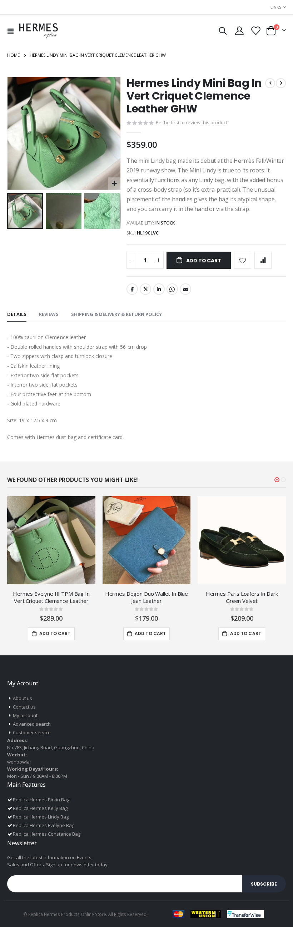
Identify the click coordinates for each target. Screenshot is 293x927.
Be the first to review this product (191, 122)
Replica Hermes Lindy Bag (41, 816)
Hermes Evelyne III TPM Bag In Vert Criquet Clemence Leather (51, 597)
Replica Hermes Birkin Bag (41, 799)
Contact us (24, 707)
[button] (114, 183)
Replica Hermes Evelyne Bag (43, 825)
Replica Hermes (44, 914)
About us (22, 698)
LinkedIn (159, 289)
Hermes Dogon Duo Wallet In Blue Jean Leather (146, 597)
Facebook (132, 289)
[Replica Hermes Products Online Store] (38, 31)
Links (276, 7)
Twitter (145, 289)
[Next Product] (281, 83)
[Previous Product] (270, 83)
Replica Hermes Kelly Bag (40, 808)
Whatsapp (172, 289)
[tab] (16, 314)
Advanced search (32, 724)
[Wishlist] (255, 30)
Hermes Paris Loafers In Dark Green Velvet (242, 597)
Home (13, 55)
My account (25, 715)
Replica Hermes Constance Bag (46, 834)
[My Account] (239, 30)
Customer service (32, 732)
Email (185, 289)
